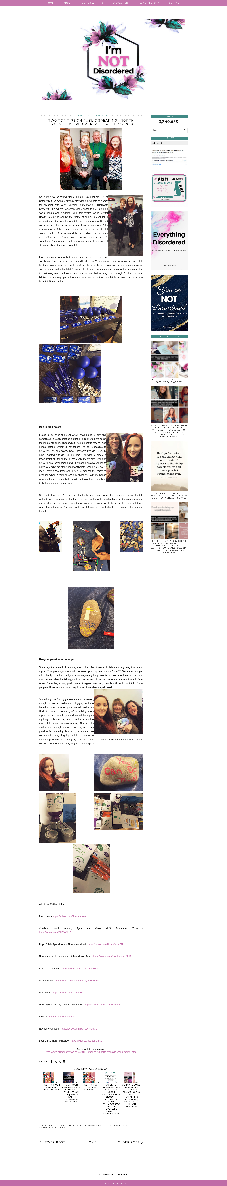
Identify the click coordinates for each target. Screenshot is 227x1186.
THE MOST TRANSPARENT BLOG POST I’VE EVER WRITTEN (169, 381)
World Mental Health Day (52, 1127)
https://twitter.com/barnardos (68, 992)
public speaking (113, 1125)
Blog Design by (113, 1183)
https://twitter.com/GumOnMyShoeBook (77, 980)
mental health (79, 1125)
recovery (127, 1125)
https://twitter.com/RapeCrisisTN (105, 944)
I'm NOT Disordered (117, 1174)
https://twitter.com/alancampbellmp (80, 968)
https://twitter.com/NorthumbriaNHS (112, 956)
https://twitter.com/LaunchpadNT (88, 1040)
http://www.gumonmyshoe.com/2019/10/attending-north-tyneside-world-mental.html (91, 1052)
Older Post (129, 1142)
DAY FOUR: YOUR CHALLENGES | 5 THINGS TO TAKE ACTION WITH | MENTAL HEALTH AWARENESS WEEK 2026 (71, 1092)
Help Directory (148, 3)
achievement (53, 1125)
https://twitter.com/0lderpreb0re (69, 916)
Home (50, 3)
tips (135, 1125)
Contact (175, 3)
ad (62, 1125)
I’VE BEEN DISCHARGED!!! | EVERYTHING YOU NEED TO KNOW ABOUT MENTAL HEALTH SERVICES (169, 495)
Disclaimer (120, 3)
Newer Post (53, 1142)
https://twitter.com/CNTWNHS (55, 932)
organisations (95, 1125)
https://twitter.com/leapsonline (65, 1016)
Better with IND (92, 3)
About (68, 3)
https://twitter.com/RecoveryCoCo (79, 1028)
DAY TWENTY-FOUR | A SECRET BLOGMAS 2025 (91, 1086)
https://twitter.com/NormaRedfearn (102, 1004)
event (68, 1125)
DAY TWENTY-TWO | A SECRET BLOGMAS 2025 (51, 1086)
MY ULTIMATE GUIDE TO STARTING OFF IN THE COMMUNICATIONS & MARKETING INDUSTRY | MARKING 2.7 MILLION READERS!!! (131, 1094)
